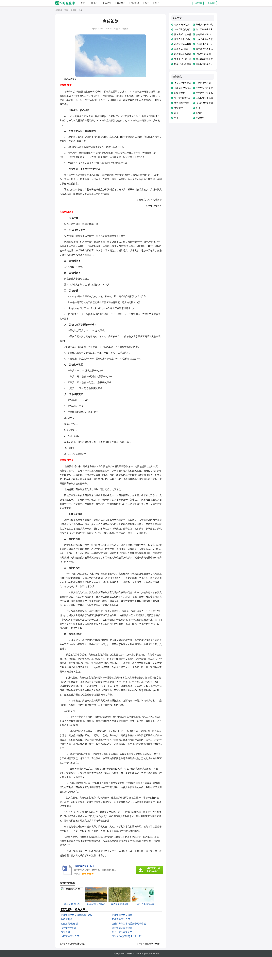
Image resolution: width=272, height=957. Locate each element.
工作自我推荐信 (203, 83)
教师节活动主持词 (182, 44)
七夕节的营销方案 (204, 39)
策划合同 (65, 932)
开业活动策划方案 (121, 919)
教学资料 (107, 3)
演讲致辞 (135, 3)
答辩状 (199, 113)
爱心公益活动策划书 (122, 932)
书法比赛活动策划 (204, 103)
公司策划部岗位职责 (122, 928)
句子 (157, 3)
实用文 (94, 3)
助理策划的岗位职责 (122, 915)
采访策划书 (66, 919)
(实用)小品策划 (68, 928)
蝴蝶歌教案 (179, 93)
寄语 (198, 108)
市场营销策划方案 (70, 936)
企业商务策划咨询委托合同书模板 (129, 923)
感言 (176, 113)
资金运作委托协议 (182, 83)
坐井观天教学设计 (204, 64)
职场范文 (121, 3)
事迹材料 (200, 118)
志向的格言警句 (203, 34)
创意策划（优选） (153, 944)
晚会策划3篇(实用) (70, 923)
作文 (147, 3)
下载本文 (124, 29)
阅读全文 (116, 29)
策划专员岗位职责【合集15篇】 (128, 936)
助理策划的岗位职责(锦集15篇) (76, 915)
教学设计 (178, 108)
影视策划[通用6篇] (76, 944)
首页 (83, 3)
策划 (80, 10)
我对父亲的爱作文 (204, 24)
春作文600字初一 (182, 49)
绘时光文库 (131, 954)
